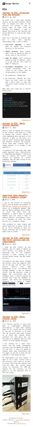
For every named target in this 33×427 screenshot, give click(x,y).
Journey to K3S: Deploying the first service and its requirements (15, 240)
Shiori (4, 204)
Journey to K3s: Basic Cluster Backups (13, 124)
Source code (19, 419)
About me (16, 421)
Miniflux (5, 258)
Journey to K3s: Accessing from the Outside (15, 14)
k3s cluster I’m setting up (19, 206)
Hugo (12, 419)
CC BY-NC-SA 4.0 (21, 423)
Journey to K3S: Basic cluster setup (13, 318)
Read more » (26, 120)
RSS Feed (26, 419)
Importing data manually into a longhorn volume (14, 196)
